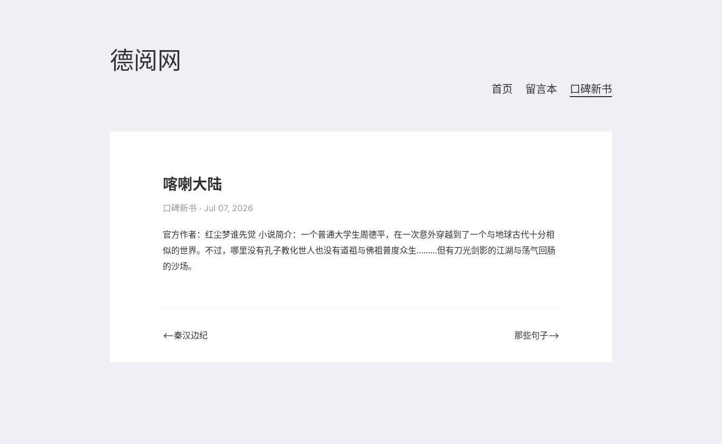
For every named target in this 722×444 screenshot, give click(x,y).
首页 (502, 89)
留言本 (541, 89)
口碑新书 (591, 89)
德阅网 (145, 61)
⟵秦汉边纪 (185, 335)
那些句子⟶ (536, 335)
